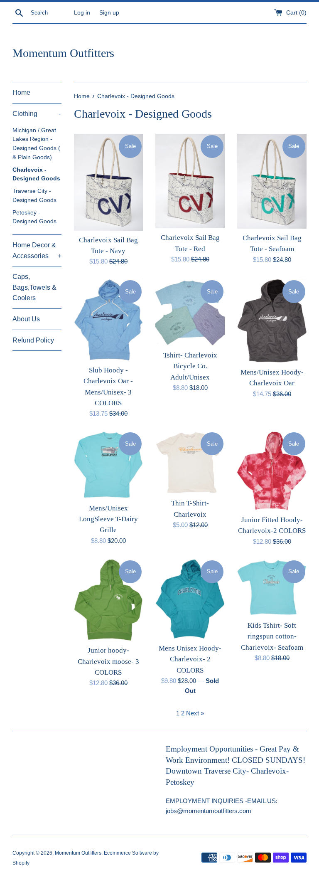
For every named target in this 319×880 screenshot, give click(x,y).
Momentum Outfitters (63, 53)
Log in (82, 13)
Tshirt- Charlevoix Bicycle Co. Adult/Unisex (190, 366)
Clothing (36, 113)
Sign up (109, 13)
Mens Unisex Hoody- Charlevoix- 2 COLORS (190, 659)
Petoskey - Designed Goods (34, 217)
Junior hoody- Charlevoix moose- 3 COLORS (108, 661)
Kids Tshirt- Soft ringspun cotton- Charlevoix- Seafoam (272, 636)
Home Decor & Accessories (36, 250)
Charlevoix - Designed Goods (36, 174)
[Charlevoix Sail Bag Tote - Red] (190, 181)
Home (21, 92)
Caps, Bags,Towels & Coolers (34, 287)
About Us (26, 319)
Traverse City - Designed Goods (34, 195)
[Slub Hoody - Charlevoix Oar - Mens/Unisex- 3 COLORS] (108, 319)
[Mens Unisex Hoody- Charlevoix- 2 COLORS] (190, 599)
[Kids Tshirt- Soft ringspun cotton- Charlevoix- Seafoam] (272, 587)
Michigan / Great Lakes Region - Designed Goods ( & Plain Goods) (36, 143)
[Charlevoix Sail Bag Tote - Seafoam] (272, 181)
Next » (195, 713)
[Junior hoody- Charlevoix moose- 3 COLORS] (108, 600)
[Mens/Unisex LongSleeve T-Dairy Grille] (108, 464)
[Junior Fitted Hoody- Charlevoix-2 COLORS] (272, 470)
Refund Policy (33, 340)
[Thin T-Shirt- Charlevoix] (190, 462)
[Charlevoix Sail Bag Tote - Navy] (108, 182)
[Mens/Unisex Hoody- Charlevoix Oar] (272, 321)
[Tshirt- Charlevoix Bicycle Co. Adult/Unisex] (190, 312)
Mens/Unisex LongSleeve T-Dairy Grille (108, 519)
